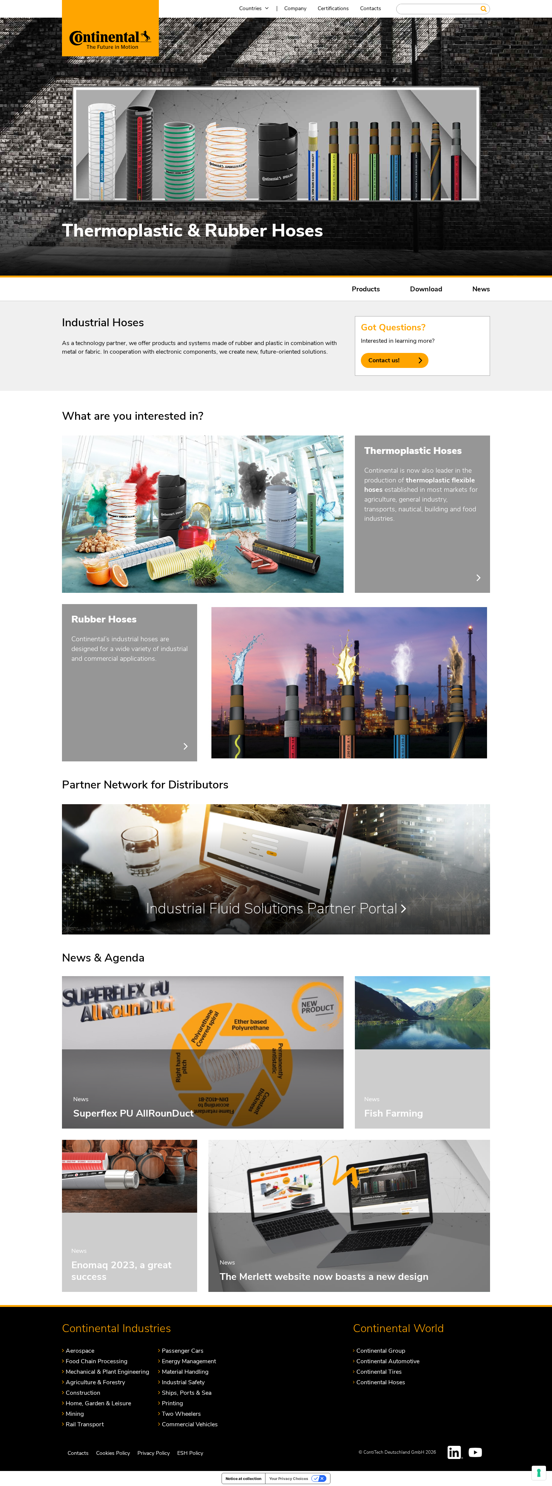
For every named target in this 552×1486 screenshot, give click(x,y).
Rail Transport (85, 1424)
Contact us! (384, 360)
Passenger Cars (183, 1351)
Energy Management (189, 1361)
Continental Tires (379, 1372)
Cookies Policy (113, 1453)
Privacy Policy (153, 1453)
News (481, 289)
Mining (75, 1414)
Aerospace (80, 1351)
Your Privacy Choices (288, 1478)
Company (295, 8)
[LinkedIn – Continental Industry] (455, 1452)
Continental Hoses (380, 1382)
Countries (250, 8)
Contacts (370, 8)
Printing (172, 1403)
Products (366, 289)
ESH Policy (190, 1453)
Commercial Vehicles (190, 1424)
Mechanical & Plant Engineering (107, 1372)
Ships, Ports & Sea (186, 1393)
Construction (83, 1393)
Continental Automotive (387, 1361)
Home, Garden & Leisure (98, 1403)
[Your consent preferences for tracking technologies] (539, 1473)
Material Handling (185, 1372)
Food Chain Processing (96, 1361)
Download (426, 289)
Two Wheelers (181, 1414)
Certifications (333, 8)
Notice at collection (243, 1478)
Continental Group (380, 1351)
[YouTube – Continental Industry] (476, 1452)
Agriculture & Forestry (95, 1382)
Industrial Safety (183, 1382)
